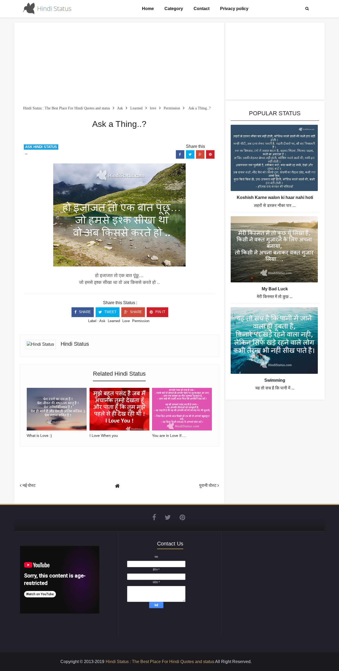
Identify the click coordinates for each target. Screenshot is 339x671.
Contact (201, 8)
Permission (140, 321)
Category (173, 8)
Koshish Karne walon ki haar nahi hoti (275, 197)
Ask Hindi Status (41, 147)
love (126, 321)
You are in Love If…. (169, 435)
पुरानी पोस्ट (208, 485)
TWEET (110, 312)
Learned (114, 321)
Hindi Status (75, 344)
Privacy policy (234, 8)
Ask (102, 321)
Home (148, 8)
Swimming (274, 380)
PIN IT (159, 312)
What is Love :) (39, 435)
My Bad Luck (275, 289)
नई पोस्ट (28, 485)
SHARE (84, 312)
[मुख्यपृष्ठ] (117, 486)
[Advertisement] (119, 65)
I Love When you (104, 435)
